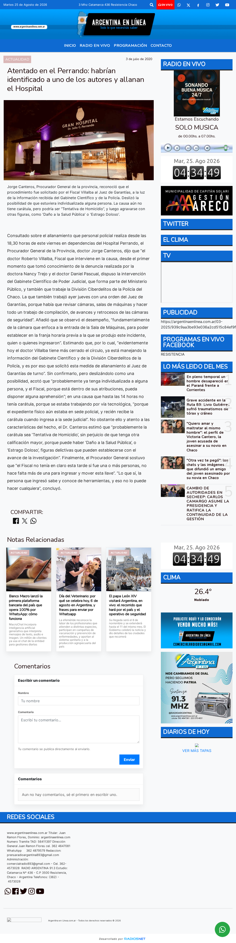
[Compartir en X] (24, 521)
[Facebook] (198, 4)
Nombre (23, 693)
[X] (188, 4)
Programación (130, 45)
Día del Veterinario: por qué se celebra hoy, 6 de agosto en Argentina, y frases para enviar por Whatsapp (78, 605)
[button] (151, 4)
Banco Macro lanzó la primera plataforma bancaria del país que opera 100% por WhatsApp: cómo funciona (26, 607)
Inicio (70, 45)
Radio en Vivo (95, 45)
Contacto (161, 45)
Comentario (26, 712)
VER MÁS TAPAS (196, 750)
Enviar (129, 759)
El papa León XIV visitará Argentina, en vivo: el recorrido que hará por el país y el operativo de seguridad (127, 605)
